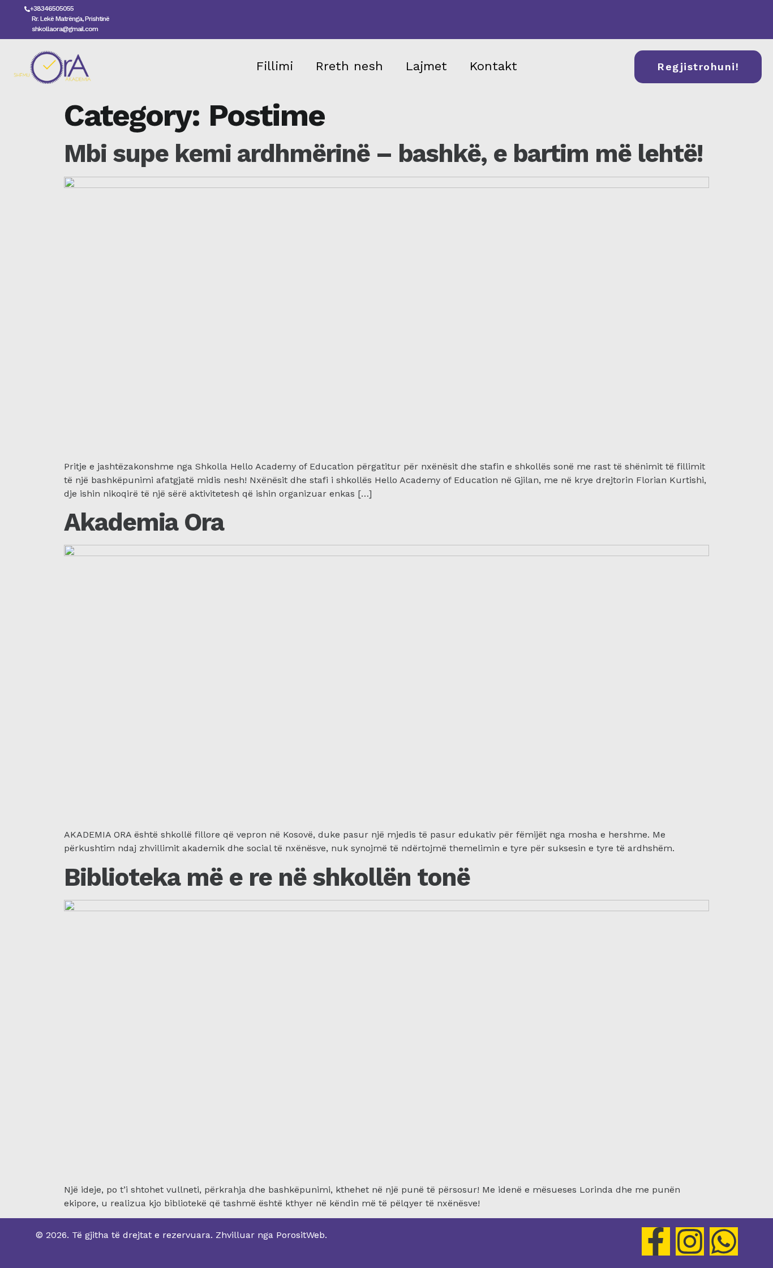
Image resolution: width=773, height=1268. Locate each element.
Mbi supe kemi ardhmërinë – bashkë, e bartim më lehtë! (383, 153)
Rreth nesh (349, 66)
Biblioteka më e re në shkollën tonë (267, 877)
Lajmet (426, 66)
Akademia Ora (144, 522)
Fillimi (274, 66)
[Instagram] (690, 1241)
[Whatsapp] (724, 1241)
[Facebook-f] (656, 1241)
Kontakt (493, 66)
